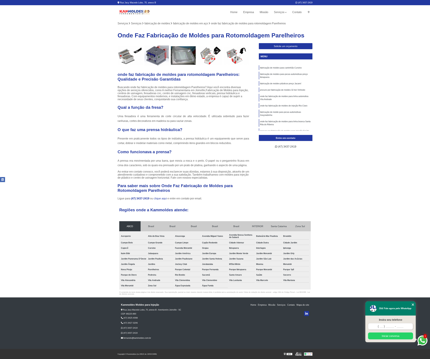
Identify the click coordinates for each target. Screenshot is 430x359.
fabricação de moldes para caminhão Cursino (281, 68)
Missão (264, 12)
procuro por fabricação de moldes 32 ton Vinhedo (282, 90)
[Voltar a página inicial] (134, 12)
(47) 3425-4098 (130, 318)
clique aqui (160, 198)
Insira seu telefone (390, 319)
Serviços (279, 12)
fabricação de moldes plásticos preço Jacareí (280, 83)
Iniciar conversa (390, 335)
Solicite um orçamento (285, 46)
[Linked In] (306, 313)
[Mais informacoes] (308, 12)
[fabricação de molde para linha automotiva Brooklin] (130, 55)
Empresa (248, 12)
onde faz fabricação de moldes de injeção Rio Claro (283, 106)
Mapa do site (302, 305)
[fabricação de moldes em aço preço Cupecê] (236, 55)
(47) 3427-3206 (130, 323)
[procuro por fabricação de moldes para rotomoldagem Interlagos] (210, 55)
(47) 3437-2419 (304, 2)
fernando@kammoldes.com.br (137, 338)
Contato (297, 12)
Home (234, 12)
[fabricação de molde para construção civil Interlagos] (156, 55)
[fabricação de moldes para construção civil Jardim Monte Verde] (183, 55)
